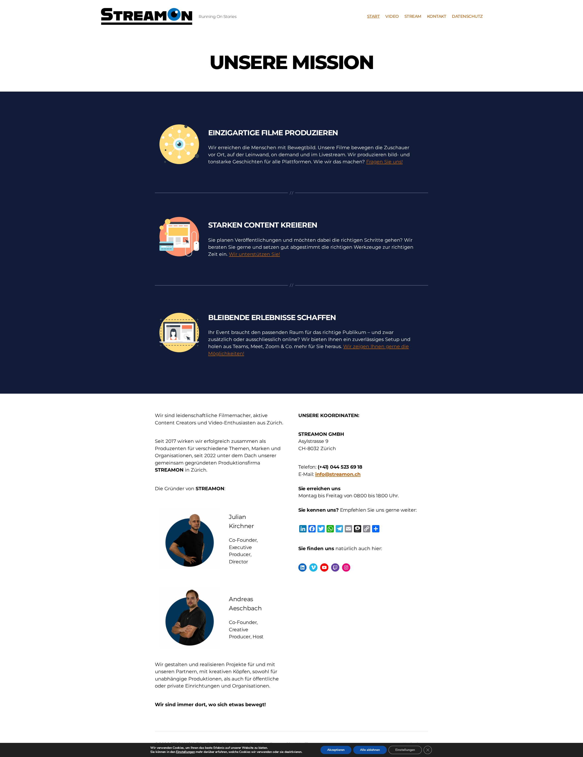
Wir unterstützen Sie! (254, 254)
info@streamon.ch (338, 474)
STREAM (412, 16)
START (373, 16)
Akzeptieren (336, 750)
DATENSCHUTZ (467, 16)
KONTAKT (436, 16)
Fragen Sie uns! (384, 161)
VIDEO (392, 16)
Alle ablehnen (370, 750)
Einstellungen (185, 752)
